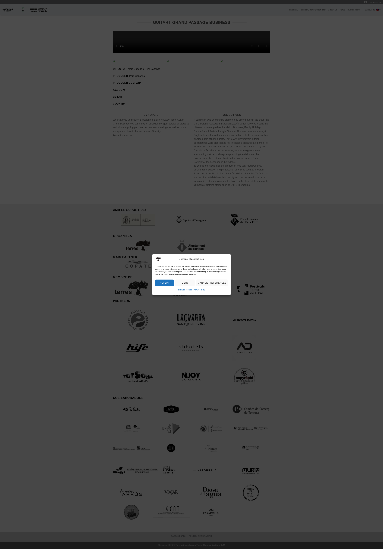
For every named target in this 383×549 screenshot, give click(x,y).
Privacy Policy (199, 290)
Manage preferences (212, 282)
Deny (185, 282)
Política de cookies (184, 290)
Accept (164, 282)
